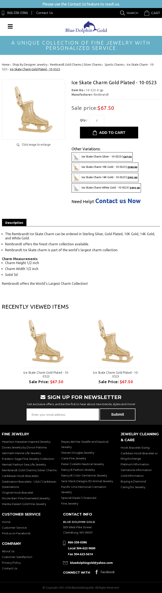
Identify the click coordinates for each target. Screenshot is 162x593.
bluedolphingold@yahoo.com (91, 563)
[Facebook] (105, 573)
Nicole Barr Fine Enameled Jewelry (26, 498)
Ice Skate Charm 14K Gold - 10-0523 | (109, 177)
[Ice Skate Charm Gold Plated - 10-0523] (33, 132)
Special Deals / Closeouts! (78, 497)
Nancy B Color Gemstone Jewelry (84, 475)
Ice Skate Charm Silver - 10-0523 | (106, 156)
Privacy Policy (11, 562)
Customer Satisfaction (17, 557)
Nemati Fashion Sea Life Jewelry (24, 464)
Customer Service (14, 527)
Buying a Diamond (133, 481)
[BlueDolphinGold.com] (86, 32)
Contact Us (44, 13)
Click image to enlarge (36, 144)
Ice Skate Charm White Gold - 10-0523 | (111, 187)
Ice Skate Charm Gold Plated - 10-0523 (46, 374)
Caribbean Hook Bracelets (20, 476)
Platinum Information (135, 464)
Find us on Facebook (16, 533)
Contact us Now (118, 201)
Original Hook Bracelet (17, 492)
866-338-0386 (17, 13)
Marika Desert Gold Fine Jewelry (24, 504)
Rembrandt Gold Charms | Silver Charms (29, 470)
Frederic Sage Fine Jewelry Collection (28, 458)
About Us (8, 551)
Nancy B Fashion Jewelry (78, 469)
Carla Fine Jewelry (73, 458)
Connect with (76, 572)
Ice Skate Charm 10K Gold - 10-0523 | (109, 166)
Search (132, 13)
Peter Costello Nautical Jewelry (82, 464)
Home (6, 522)
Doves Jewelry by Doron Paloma (24, 447)
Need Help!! (83, 201)
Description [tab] (14, 222)
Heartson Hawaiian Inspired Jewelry (26, 441)
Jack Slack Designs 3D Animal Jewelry (87, 481)
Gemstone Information (136, 470)
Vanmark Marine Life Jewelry (21, 453)
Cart (155, 13)
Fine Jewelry (69, 503)
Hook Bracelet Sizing (135, 447)
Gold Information (132, 475)
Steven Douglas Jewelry (77, 452)
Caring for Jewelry (133, 487)
